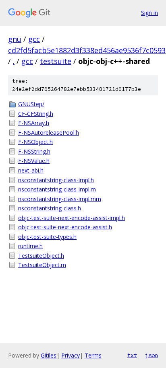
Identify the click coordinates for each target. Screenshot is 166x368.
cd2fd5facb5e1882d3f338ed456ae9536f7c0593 (87, 50)
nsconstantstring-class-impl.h (56, 180)
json (151, 355)
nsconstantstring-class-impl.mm (59, 199)
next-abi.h (31, 170)
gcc (34, 39)
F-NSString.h (34, 151)
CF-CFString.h (35, 113)
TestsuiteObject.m (42, 265)
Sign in (149, 12)
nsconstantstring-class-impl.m (57, 189)
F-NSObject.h (35, 142)
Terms (93, 355)
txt (132, 355)
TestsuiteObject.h (41, 255)
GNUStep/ (31, 104)
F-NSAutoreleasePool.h (48, 132)
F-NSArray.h (33, 123)
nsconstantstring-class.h (49, 208)
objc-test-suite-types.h (47, 237)
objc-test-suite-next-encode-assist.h (65, 227)
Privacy (70, 355)
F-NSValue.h (34, 160)
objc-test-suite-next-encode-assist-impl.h (71, 218)
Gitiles (48, 355)
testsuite (55, 61)
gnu (14, 39)
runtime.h (30, 246)
